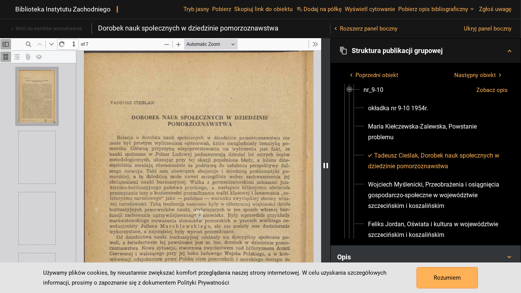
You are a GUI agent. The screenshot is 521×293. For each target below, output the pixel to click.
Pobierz (221, 9)
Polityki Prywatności (203, 282)
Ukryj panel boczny (487, 28)
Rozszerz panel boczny (368, 28)
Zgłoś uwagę (495, 9)
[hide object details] (325, 165)
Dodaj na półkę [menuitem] (323, 9)
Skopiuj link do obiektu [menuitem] (263, 9)
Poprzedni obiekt (376, 75)
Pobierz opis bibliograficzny (433, 9)
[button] (426, 51)
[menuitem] (373, 90)
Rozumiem (447, 277)
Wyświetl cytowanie (370, 9)
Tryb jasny (196, 9)
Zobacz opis (492, 90)
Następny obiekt (475, 75)
